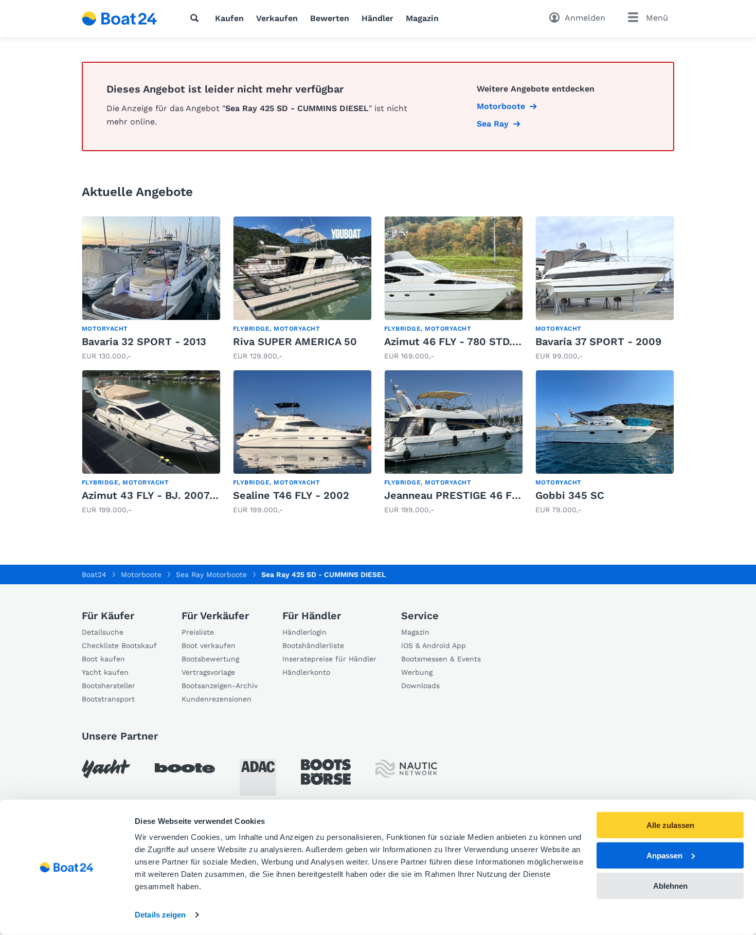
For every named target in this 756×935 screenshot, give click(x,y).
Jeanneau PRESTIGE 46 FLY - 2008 (472, 495)
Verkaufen (277, 18)
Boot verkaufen (209, 645)
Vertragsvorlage (208, 672)
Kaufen (229, 18)
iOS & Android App (433, 645)
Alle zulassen (670, 825)
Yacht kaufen (105, 672)
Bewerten (329, 18)
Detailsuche (102, 632)
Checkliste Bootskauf (119, 645)
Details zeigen (160, 914)
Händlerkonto (306, 672)
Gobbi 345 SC (569, 495)
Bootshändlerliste (313, 645)
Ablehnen (670, 885)
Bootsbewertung (210, 659)
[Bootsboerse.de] (326, 772)
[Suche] (196, 18)
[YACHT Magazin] (106, 768)
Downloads (420, 685)
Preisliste (198, 632)
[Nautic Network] (406, 768)
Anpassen (664, 855)
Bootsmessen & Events (441, 659)
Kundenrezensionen (216, 699)
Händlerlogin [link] (304, 632)
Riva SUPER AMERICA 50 (295, 341)
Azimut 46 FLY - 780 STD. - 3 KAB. (470, 341)
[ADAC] (258, 777)
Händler (377, 18)
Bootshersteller (108, 685)
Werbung (417, 672)
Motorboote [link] (501, 106)
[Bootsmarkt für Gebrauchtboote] (119, 18)
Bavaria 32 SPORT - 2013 (144, 341)
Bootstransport (108, 699)
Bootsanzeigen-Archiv (220, 685)
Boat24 (94, 574)
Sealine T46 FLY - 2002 (291, 495)
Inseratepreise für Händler (329, 659)
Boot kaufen (103, 659)
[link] (151, 289)
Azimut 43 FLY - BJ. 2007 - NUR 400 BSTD (189, 495)
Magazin (422, 18)
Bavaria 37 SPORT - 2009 (598, 341)
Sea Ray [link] (493, 124)
